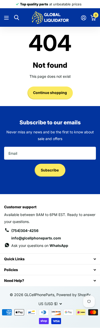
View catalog (7, 17)
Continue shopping (50, 92)
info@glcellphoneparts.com (36, 238)
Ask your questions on (39, 245)
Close (50, 259)
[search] (16, 17)
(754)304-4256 (24, 230)
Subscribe (50, 170)
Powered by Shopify (73, 294)
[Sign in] (83, 18)
